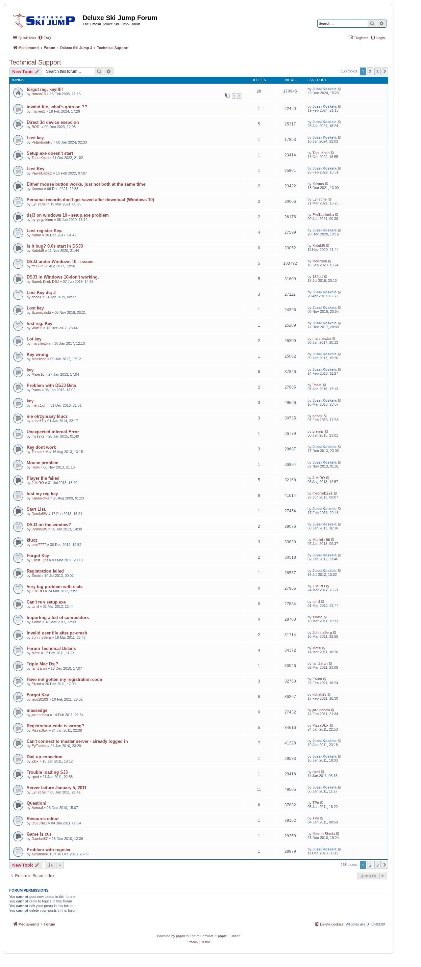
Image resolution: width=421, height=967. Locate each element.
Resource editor (43, 818)
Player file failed (43, 478)
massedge (37, 710)
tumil (35, 606)
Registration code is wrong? (55, 725)
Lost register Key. (44, 230)
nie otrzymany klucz (47, 416)
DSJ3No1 (39, 823)
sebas (317, 416)
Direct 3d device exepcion (53, 122)
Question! (36, 803)
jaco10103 (40, 699)
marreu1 (38, 111)
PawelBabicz (42, 173)
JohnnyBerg (41, 637)
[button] (385, 71)
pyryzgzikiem (42, 220)
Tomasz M (40, 452)
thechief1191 (322, 493)
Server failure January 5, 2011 (57, 787)
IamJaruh (39, 668)
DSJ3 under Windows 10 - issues (60, 261)
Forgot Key (38, 555)
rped (35, 777)
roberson (319, 261)
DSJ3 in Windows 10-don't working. (63, 277)
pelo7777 (39, 545)
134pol (317, 277)
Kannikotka (40, 498)
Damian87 (40, 839)
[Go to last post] (339, 89)
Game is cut (39, 834)
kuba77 (37, 421)
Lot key (34, 338)
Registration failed (45, 571)
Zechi (36, 576)
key (30, 369)
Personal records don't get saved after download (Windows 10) (90, 199)
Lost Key (35, 168)
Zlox (35, 761)
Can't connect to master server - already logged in (77, 741)
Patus (36, 390)
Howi (35, 467)
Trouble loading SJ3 (47, 772)
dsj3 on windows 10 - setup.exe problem (68, 215)
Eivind (36, 684)
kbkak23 (319, 694)
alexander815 (42, 854)
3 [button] (377, 71)
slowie (36, 622)
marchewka (41, 343)
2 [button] (370, 71)
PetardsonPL (42, 142)
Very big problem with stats (55, 586)
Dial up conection (44, 756)
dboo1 (36, 297)
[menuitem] (44, 38)
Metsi (36, 653)
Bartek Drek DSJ (45, 281)
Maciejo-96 (321, 540)
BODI (36, 127)
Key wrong (37, 354)
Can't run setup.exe (46, 602)
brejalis (318, 431)
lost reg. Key (39, 323)
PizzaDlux (40, 730)
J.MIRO (38, 483)
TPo (315, 803)
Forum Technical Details (51, 648)
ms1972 (38, 436)
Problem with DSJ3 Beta (51, 385)
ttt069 (36, 266)
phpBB (181, 936)
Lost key (35, 137)
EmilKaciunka (323, 215)
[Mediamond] (46, 19)
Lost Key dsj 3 (41, 292)
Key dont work (41, 447)
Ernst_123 (40, 560)
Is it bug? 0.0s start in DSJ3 (55, 246)
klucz (32, 540)
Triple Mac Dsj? (42, 663)
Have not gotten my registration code (64, 679)
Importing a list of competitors (58, 617)
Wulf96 (37, 328)
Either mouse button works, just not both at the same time (86, 184)
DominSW (39, 514)
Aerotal (37, 808)
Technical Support (35, 62)
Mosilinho (39, 359)
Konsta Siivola (323, 834)
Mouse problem (43, 462)
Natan (36, 235)
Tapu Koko (40, 158)
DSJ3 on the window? (49, 524)
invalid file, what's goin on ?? (57, 106)
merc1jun (39, 405)
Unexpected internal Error (53, 431)
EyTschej (39, 204)
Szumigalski (41, 312)
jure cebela (40, 715)
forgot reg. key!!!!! (45, 89)
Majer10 (38, 374)
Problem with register (49, 849)
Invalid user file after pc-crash (57, 633)
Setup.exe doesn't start (50, 153)
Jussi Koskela (324, 89)
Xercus (37, 189)
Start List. (36, 509)
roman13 (39, 94)
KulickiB (38, 251)
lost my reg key (42, 493)
